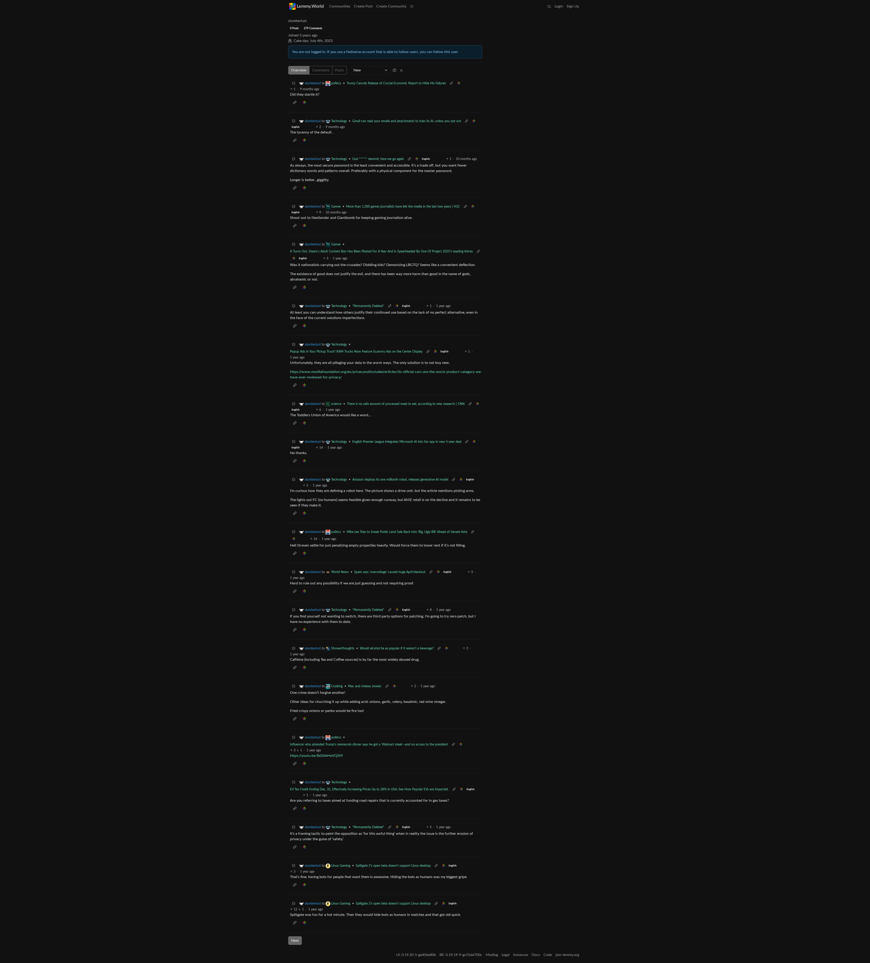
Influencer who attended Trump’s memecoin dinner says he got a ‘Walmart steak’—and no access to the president (369, 744)
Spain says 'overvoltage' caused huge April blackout (389, 572)
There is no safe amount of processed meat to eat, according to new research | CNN (406, 404)
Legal (506, 955)
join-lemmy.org (567, 955)
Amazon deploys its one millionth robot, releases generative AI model (400, 479)
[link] (458, 83)
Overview (299, 70)
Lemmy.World (310, 6)
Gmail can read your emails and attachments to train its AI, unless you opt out (406, 121)
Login (559, 6)
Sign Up (573, 6)
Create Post (363, 6)
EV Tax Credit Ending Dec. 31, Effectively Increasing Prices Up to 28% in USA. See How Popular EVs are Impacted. (369, 789)
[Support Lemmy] (411, 6)
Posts (339, 70)
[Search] (549, 6)
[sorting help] (394, 70)
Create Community (391, 6)
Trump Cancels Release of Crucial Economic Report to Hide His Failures (396, 83)
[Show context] (451, 83)
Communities (339, 6)
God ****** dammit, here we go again (378, 159)
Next (295, 940)
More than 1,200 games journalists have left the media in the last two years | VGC (403, 206)
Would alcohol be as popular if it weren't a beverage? (397, 648)
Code (548, 955)
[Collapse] (293, 83)
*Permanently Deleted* (368, 306)
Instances (520, 955)
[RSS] (401, 70)
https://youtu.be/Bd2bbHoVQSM (316, 755)
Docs (536, 955)
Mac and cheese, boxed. (365, 686)
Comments (320, 70)
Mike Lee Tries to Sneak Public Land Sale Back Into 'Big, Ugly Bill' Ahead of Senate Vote (407, 532)
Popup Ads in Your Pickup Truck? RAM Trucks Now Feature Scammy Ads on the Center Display (356, 351)
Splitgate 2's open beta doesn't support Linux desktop (393, 865)
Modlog (492, 955)
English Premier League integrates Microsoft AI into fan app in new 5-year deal (406, 441)
